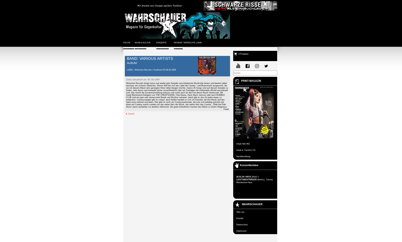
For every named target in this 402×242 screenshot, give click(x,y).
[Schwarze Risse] (240, 10)
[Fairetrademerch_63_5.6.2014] (160, 10)
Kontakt (239, 218)
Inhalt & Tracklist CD (245, 150)
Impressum (241, 231)
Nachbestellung (243, 156)
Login (199, 43)
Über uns (240, 212)
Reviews (178, 43)
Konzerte (161, 43)
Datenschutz (242, 224)
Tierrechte (189, 43)
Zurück (131, 114)
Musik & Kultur (142, 43)
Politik (126, 43)
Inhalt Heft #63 (243, 144)
